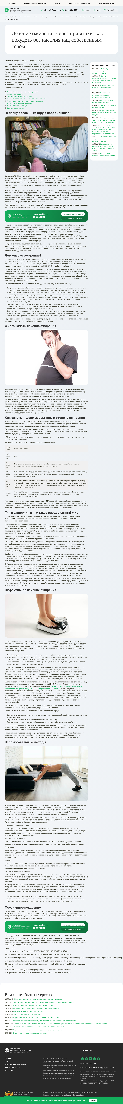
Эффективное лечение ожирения (19, 103)
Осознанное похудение (15, 108)
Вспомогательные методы (17, 106)
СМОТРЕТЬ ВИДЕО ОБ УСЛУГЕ (73, 218)
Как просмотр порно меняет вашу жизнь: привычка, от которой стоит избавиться (104, 120)
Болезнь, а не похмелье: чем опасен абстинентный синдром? (101, 95)
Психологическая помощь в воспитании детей (59, 1076)
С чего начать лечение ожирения (19, 96)
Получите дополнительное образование (57, 1079)
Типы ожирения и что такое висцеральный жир (25, 101)
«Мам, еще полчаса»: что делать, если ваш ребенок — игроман (104, 71)
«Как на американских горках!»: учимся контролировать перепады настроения (43, 1002)
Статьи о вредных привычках (43, 17)
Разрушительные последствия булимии (28, 1011)
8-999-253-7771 (71, 10)
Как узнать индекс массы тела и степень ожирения (26, 99)
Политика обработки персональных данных (82, 1092)
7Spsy (7, 1061)
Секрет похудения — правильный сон (27, 1014)
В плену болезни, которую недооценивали (23, 92)
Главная (12, 3)
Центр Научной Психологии (79, 3)
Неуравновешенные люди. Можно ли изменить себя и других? (104, 113)
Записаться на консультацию (73, 214)
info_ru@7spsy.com (52, 10)
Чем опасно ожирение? (16, 94)
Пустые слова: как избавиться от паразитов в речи (103, 88)
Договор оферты (78, 1095)
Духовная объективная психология (55, 1058)
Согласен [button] (93, 1100)
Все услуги (9, 1070)
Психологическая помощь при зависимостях (58, 1073)
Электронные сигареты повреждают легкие (30, 1033)
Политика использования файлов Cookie (57, 1095)
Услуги (57, 3)
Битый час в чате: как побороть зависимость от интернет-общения (104, 139)
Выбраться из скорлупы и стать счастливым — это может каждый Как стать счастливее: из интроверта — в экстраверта (103, 129)
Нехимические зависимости (64, 17)
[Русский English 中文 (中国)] (110, 10)
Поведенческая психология (35, 3)
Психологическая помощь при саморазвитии (58, 1070)
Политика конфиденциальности (54, 1092)
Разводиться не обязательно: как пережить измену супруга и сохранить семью (43, 1030)
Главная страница (10, 17)
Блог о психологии (106, 3)
